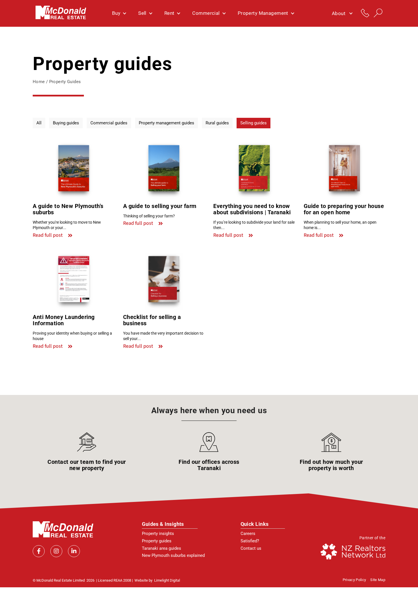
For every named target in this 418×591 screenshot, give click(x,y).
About (338, 13)
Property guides (156, 540)
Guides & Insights (163, 524)
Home (39, 81)
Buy (116, 13)
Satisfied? (250, 540)
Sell (142, 13)
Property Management (263, 13)
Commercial (206, 13)
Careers (248, 533)
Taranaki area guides (161, 548)
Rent (169, 13)
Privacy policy (354, 580)
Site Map (377, 580)
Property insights (158, 533)
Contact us (251, 548)
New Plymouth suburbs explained (173, 555)
